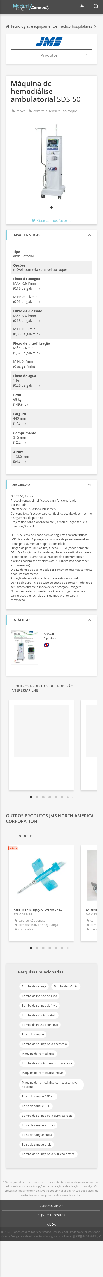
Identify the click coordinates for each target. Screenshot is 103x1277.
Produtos (49, 55)
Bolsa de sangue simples (38, 1125)
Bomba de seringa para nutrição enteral (48, 1154)
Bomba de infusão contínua (40, 1025)
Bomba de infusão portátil (39, 1015)
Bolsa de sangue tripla (37, 1144)
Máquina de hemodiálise (38, 1054)
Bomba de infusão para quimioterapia (47, 1063)
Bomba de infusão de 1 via (39, 996)
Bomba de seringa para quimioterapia (47, 1116)
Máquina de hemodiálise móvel (42, 1073)
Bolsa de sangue (33, 1034)
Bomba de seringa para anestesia (44, 1044)
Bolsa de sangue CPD (36, 1106)
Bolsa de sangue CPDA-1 (38, 1096)
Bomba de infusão (66, 986)
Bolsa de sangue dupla (37, 1135)
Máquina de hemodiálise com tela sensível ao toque (50, 1084)
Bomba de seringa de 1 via (39, 1006)
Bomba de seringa (34, 986)
